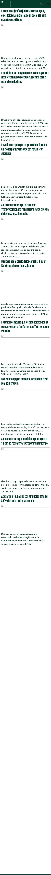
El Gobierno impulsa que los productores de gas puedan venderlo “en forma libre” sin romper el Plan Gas (25, 326)
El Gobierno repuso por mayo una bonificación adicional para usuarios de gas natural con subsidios (24, 149)
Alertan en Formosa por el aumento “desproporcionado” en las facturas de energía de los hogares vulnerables (25, 209)
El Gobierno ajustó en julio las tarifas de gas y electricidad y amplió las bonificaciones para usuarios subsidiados (23, 15)
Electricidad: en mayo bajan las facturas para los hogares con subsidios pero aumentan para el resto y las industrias (25, 77)
